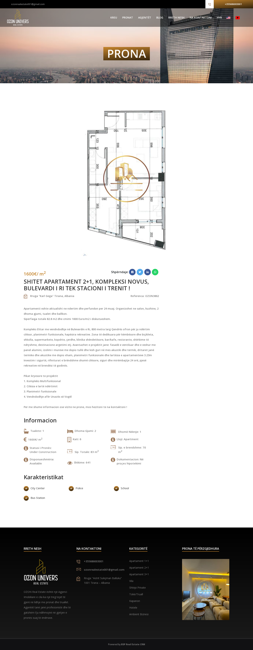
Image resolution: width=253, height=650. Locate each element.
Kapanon (134, 601)
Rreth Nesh (176, 17)
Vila (131, 581)
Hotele (133, 607)
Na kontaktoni (201, 17)
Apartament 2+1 (139, 567)
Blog (159, 17)
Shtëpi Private (137, 587)
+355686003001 (233, 4)
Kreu (113, 17)
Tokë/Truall (136, 594)
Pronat (127, 17)
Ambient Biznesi (139, 614)
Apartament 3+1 (139, 574)
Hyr (219, 17)
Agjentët (144, 17)
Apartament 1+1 (139, 561)
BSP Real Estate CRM (133, 644)
